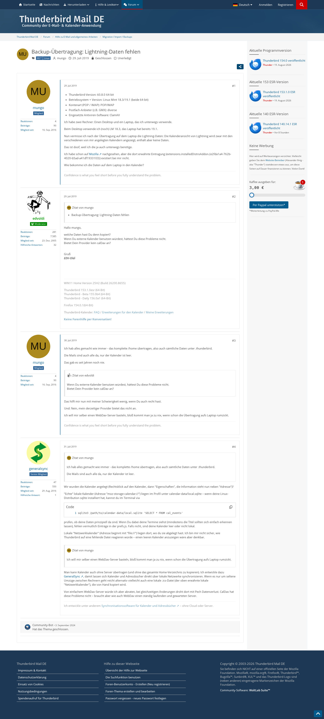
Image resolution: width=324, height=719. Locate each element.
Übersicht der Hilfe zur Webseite (126, 670)
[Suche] (301, 4)
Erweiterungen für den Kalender (122, 312)
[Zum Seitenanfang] (318, 713)
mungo (61, 58)
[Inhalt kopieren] (231, 507)
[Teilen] (240, 66)
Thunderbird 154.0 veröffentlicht (284, 60)
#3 (234, 340)
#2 (234, 196)
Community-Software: (245, 690)
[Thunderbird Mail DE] (162, 21)
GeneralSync (72, 576)
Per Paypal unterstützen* (269, 205)
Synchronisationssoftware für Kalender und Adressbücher (138, 606)
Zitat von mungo (83, 207)
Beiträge (25, 125)
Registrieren (285, 5)
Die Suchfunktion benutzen (123, 677)
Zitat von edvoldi (83, 375)
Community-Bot (42, 625)
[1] (71, 513)
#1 (234, 86)
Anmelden (265, 5)
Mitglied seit (27, 129)
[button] (243, 4)
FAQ (97, 312)
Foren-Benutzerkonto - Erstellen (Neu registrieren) (138, 684)
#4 (234, 447)
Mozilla (93, 154)
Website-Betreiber (275, 160)
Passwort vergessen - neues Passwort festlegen (136, 698)
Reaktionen (26, 121)
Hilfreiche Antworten (31, 244)
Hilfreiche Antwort (30, 495)
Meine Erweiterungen (159, 312)
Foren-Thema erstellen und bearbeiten (130, 691)
